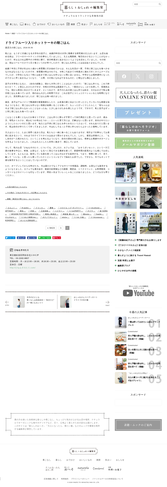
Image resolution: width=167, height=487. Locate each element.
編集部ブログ (124, 265)
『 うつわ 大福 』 (78, 217)
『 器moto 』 (86, 214)
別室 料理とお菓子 (126, 260)
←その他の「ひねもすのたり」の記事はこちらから (26, 193)
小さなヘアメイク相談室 (129, 250)
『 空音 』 (32, 211)
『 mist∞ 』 (65, 217)
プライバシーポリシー (80, 479)
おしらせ (98, 24)
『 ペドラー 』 (58, 211)
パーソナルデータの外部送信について (107, 479)
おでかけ (41, 24)
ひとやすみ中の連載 (127, 271)
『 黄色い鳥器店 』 (51, 214)
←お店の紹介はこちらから (16, 187)
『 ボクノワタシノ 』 (49, 217)
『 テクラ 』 (90, 211)
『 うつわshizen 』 (94, 208)
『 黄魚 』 (21, 211)
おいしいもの (58, 24)
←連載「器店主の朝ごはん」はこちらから (22, 199)
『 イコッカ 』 (39, 208)
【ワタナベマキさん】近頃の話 (132, 245)
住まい (84, 24)
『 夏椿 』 (51, 208)
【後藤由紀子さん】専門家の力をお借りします (140, 240)
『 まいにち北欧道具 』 (27, 220)
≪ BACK (51, 228)
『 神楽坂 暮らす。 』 (69, 214)
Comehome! (133, 331)
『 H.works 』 (25, 208)
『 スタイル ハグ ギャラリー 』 (71, 208)
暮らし (28, 24)
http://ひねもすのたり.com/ (22, 268)
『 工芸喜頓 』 (44, 211)
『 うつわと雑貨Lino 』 (28, 217)
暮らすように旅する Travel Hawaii (134, 255)
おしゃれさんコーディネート (139, 318)
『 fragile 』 (99, 214)
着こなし (14, 24)
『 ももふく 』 (11, 208)
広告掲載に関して (51, 479)
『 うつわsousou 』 (96, 217)
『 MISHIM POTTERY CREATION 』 (25, 214)
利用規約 (64, 479)
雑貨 (73, 24)
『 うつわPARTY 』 (75, 211)
